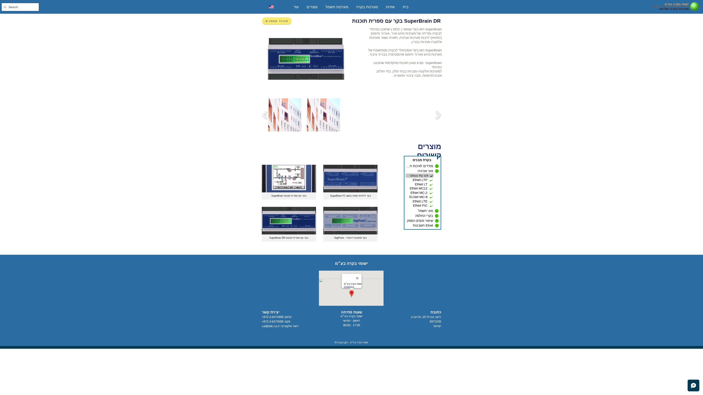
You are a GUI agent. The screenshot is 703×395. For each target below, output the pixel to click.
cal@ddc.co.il (270, 326)
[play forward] (438, 115)
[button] (284, 114)
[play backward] (265, 115)
